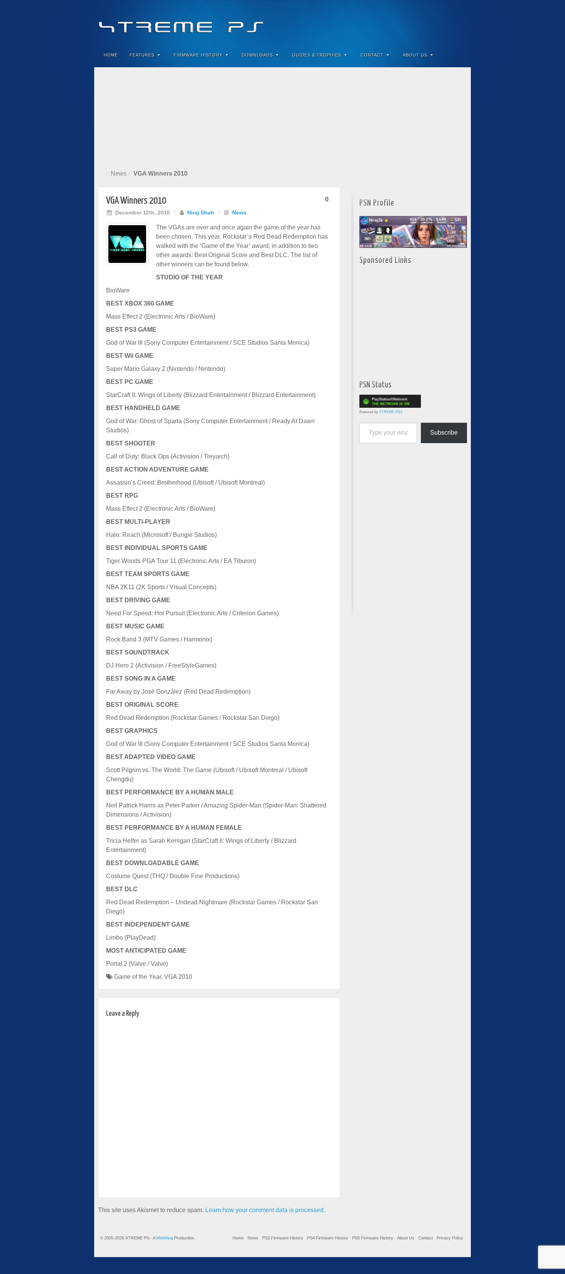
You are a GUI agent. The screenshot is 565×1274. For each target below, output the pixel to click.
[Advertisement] (282, 117)
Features (142, 55)
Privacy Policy (450, 1238)
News (118, 173)
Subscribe (444, 432)
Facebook (408, 22)
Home (111, 55)
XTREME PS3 (390, 412)
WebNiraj (164, 1238)
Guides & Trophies (316, 55)
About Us (415, 55)
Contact (372, 55)
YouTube (449, 22)
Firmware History (198, 55)
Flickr (429, 22)
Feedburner (418, 22)
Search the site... (460, 55)
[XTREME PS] (282, 22)
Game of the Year (137, 976)
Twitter (439, 22)
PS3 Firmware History (282, 1238)
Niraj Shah (200, 212)
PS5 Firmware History (372, 1238)
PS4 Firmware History (327, 1238)
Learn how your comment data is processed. (265, 1210)
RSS (460, 22)
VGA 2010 (178, 976)
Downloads (257, 55)
